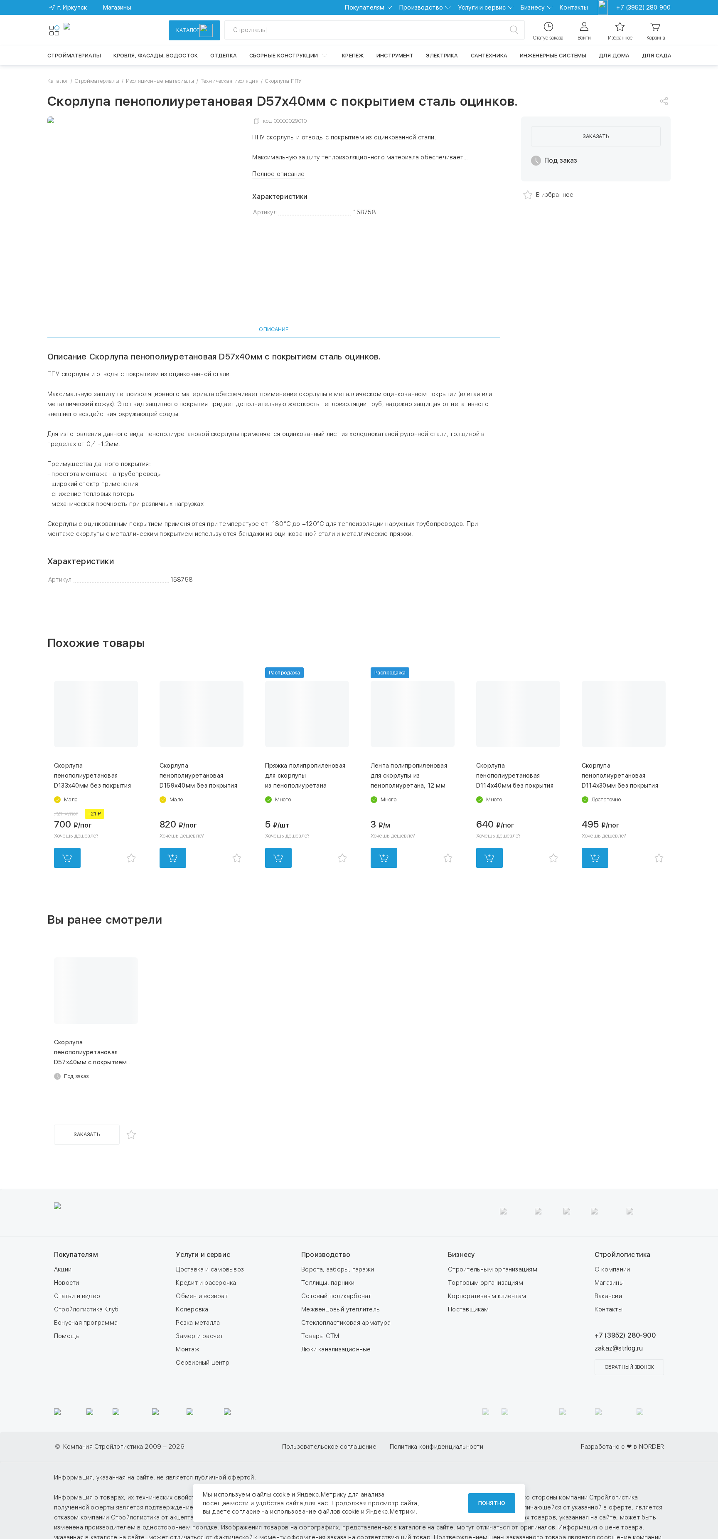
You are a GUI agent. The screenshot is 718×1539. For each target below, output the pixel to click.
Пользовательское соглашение (329, 1446)
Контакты (574, 7)
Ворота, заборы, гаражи (337, 1269)
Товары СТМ (320, 1336)
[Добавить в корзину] (67, 858)
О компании (612, 1269)
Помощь (66, 1336)
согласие (246, 1511)
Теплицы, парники (328, 1282)
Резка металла (198, 1322)
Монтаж (187, 1349)
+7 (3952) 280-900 (625, 1335)
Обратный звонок (629, 1367)
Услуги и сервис (482, 7)
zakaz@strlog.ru (619, 1348)
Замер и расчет (199, 1336)
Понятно (491, 1503)
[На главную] (94, 30)
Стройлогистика (622, 1255)
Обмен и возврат (201, 1296)
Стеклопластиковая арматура (346, 1322)
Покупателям (364, 7)
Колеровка (192, 1309)
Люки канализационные (336, 1349)
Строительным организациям (492, 1269)
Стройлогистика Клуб (86, 1309)
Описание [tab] (273, 329)
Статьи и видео (77, 1296)
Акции (62, 1269)
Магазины (609, 1282)
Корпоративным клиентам (487, 1296)
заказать (596, 136)
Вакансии (608, 1296)
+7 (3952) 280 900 (643, 7)
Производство (421, 7)
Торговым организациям (485, 1282)
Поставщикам (468, 1309)
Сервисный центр (202, 1362)
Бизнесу (533, 7)
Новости (66, 1282)
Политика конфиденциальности (436, 1446)
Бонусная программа (86, 1322)
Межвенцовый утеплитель (340, 1309)
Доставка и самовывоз (210, 1269)
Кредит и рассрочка (206, 1282)
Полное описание (278, 174)
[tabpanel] (273, 468)
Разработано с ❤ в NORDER (622, 1446)
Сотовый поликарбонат (336, 1296)
